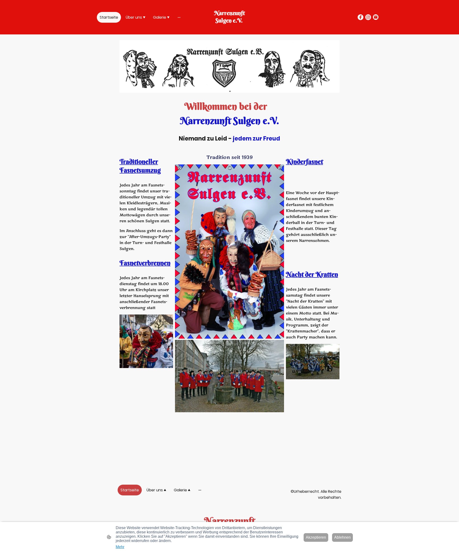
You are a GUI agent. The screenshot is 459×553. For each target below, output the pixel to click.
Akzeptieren (316, 537)
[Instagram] (368, 17)
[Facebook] (360, 17)
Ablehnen (342, 537)
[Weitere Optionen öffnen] (179, 17)
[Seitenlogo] (229, 29)
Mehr (120, 547)
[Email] (376, 17)
